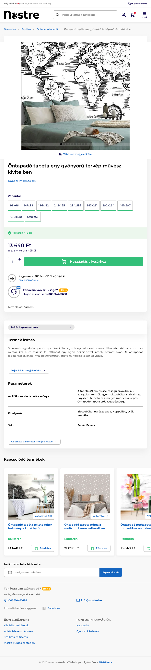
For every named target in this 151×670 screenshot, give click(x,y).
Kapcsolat (82, 625)
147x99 (28, 205)
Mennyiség (12, 261)
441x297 (125, 205)
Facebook (54, 608)
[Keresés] (57, 14)
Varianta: (14, 196)
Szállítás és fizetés (16, 636)
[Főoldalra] (21, 15)
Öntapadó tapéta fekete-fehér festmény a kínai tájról (30, 526)
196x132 (44, 205)
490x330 (16, 217)
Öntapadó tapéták (47, 29)
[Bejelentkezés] (123, 15)
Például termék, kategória (79, 14)
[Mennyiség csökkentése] (19, 264)
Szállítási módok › (29, 279)
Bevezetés (10, 29)
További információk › (22, 180)
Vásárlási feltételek (16, 625)
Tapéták (26, 29)
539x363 (33, 217)
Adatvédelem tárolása (18, 631)
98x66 (14, 205)
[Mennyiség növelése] (19, 259)
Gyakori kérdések (87, 631)
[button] (144, 14)
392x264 (108, 205)
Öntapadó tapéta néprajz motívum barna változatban (84, 526)
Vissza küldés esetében (19, 642)
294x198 (75, 205)
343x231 (92, 205)
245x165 (59, 205)
